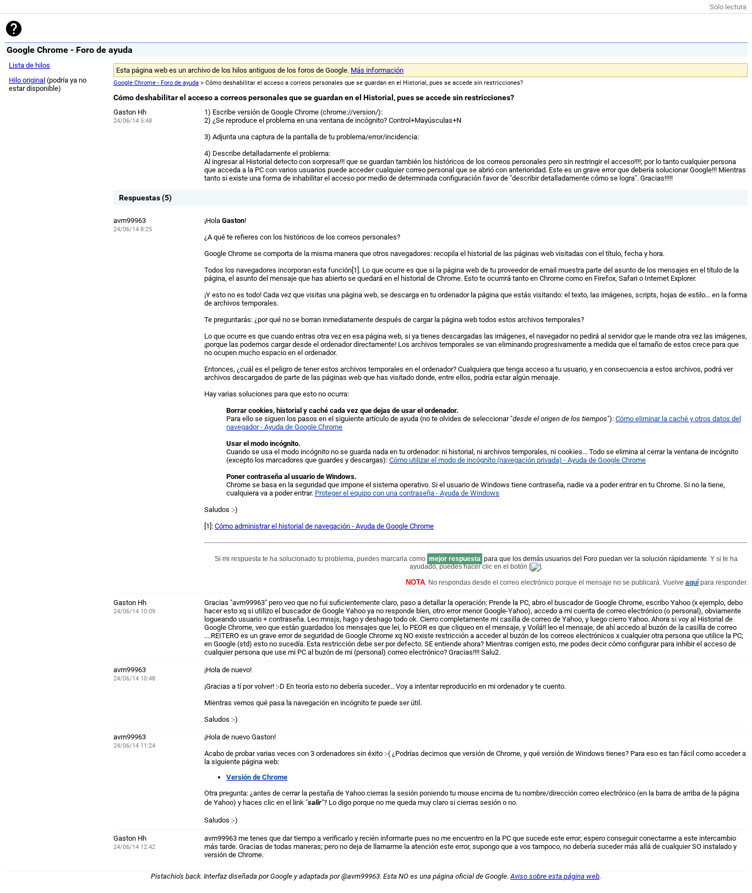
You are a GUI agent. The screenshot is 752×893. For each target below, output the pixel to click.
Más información (377, 70)
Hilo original (27, 80)
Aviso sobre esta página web (555, 876)
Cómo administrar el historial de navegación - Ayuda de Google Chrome (324, 526)
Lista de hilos (29, 65)
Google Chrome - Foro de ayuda (156, 82)
